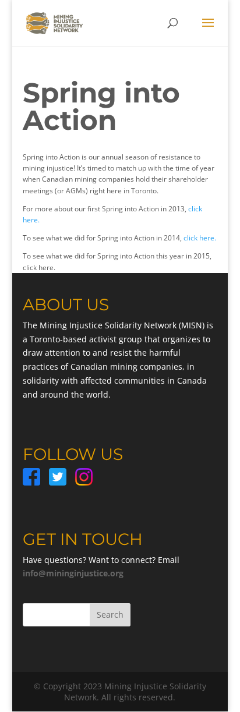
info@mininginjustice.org (73, 573)
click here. (199, 238)
